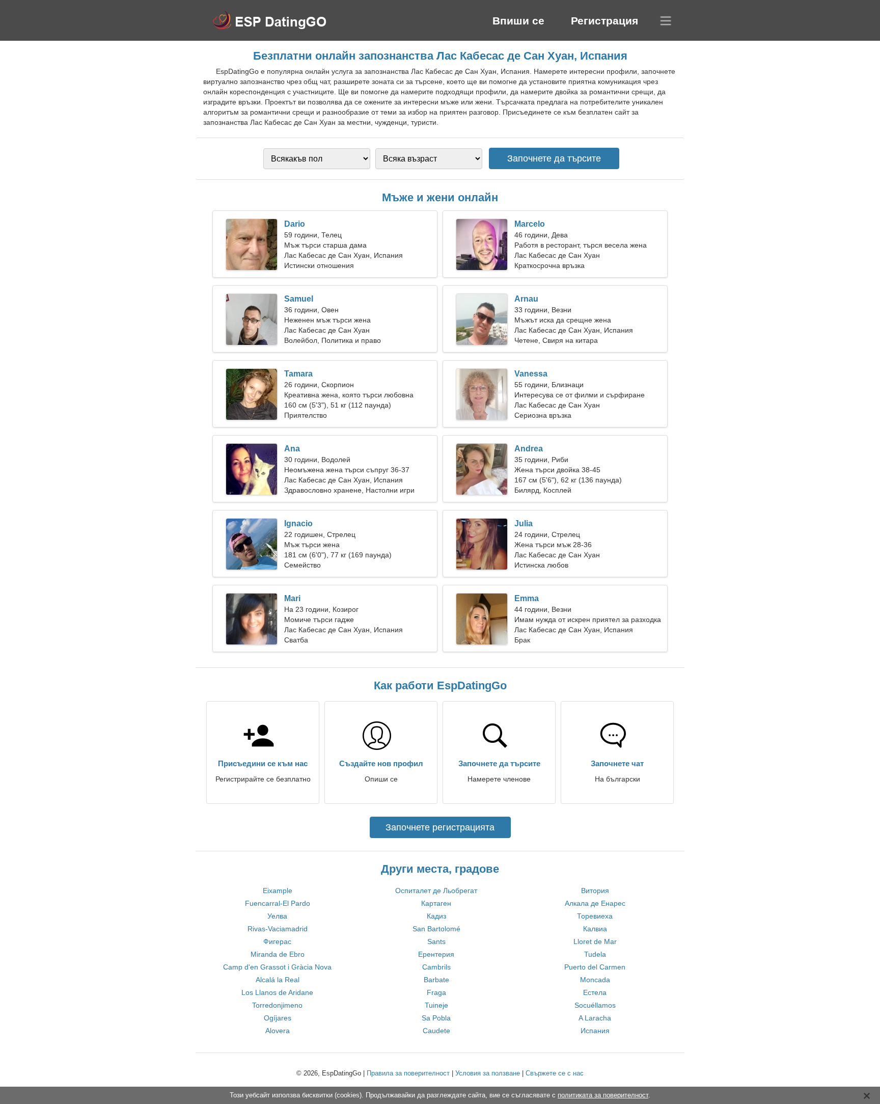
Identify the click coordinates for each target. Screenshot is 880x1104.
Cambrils (436, 967)
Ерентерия (436, 954)
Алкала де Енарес (595, 903)
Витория (595, 890)
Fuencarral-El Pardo (277, 903)
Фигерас (277, 941)
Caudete (436, 1031)
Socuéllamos (595, 1005)
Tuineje (436, 1005)
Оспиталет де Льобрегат (436, 890)
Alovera (277, 1031)
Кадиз (436, 916)
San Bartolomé (436, 929)
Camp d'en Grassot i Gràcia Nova (277, 967)
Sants (436, 941)
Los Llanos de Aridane (277, 992)
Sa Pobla (436, 1018)
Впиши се (518, 20)
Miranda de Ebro (278, 954)
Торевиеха (595, 916)
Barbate (436, 980)
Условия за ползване (487, 1073)
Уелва (277, 916)
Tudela (595, 954)
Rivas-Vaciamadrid (278, 929)
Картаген (436, 903)
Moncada (595, 980)
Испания (595, 1031)
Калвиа (595, 929)
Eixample (277, 890)
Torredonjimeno (277, 1005)
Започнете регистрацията (440, 827)
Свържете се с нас (555, 1073)
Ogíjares (277, 1018)
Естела (595, 992)
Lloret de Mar (595, 941)
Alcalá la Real (277, 980)
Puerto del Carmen (594, 967)
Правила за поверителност (408, 1073)
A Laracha (595, 1018)
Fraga (436, 992)
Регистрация (604, 20)
